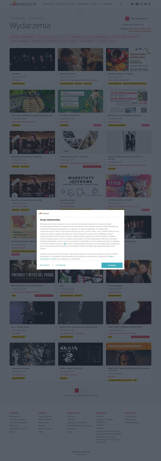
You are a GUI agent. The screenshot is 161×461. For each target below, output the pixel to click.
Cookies (53, 259)
